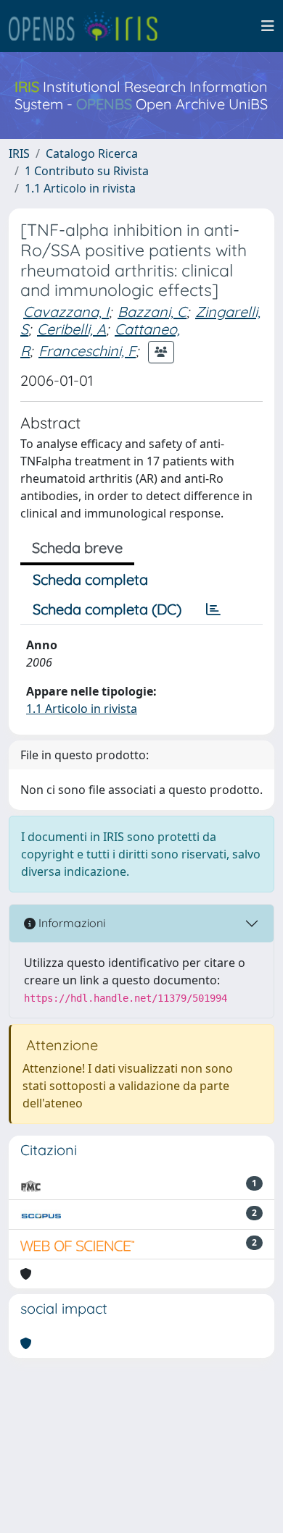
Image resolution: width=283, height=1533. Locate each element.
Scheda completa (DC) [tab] (107, 609)
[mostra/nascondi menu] (267, 26)
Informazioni (70, 923)
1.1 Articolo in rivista (80, 188)
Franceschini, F (87, 351)
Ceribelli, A (71, 329)
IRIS (19, 153)
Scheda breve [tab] (77, 548)
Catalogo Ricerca (92, 153)
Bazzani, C (152, 312)
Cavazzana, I (66, 312)
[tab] (213, 609)
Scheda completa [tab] (90, 579)
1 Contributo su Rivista (87, 171)
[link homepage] (89, 26)
